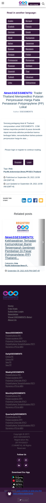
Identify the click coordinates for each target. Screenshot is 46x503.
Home (10, 306)
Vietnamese (31, 83)
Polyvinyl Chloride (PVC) (16, 341)
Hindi (10, 38)
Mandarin (29, 49)
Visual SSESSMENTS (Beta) (20, 317)
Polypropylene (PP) (14, 338)
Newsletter (13, 314)
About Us (12, 320)
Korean (11, 49)
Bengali (29, 21)
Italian (10, 43)
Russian (11, 66)
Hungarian (30, 38)
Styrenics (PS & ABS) (14, 347)
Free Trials (12, 308)
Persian (11, 55)
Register (18, 162)
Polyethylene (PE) (13, 335)
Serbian (29, 66)
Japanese (30, 43)
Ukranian (29, 77)
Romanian (30, 60)
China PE (9, 356)
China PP (9, 359)
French (28, 27)
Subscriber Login (16, 311)
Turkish (11, 77)
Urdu (10, 83)
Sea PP (9, 365)
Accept (24, 500)
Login (29, 162)
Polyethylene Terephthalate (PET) (20, 344)
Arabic (10, 21)
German (11, 32)
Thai (27, 71)
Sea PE (8, 362)
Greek (28, 32)
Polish (28, 55)
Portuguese (13, 60)
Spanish (11, 71)
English (11, 27)
